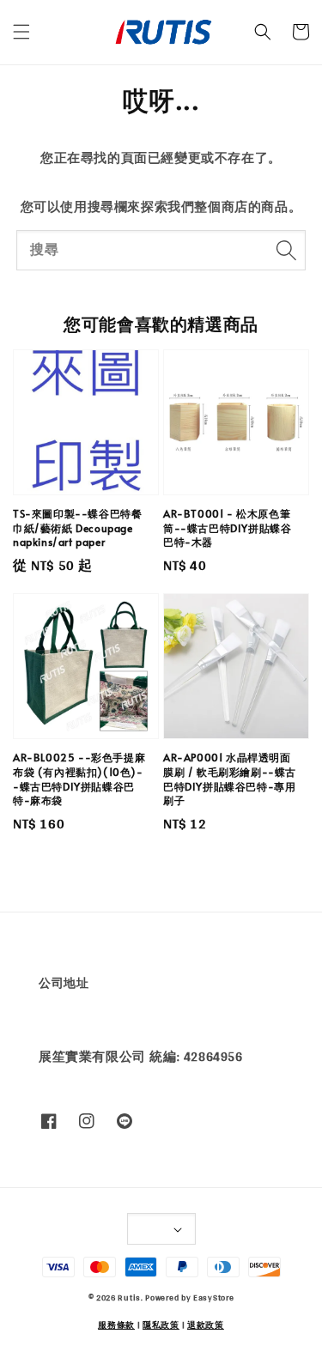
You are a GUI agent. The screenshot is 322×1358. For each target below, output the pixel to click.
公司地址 (63, 983)
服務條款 (116, 1324)
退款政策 (205, 1324)
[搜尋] (286, 250)
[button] (21, 32)
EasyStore (213, 1297)
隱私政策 (161, 1324)
